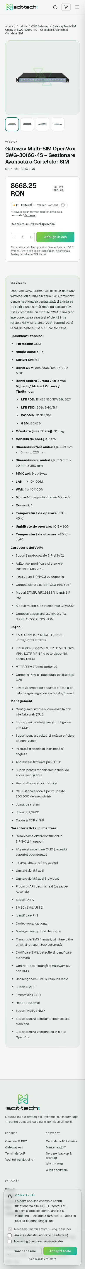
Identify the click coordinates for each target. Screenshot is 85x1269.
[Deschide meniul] (77, 7)
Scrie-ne (29, 215)
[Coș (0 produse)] (66, 7)
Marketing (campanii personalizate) (38, 1241)
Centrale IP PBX (16, 1141)
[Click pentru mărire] (42, 77)
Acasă (9, 26)
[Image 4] (58, 124)
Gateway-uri (14, 1147)
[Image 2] (27, 124)
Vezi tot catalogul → (19, 1160)
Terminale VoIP (15, 1153)
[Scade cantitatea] (14, 237)
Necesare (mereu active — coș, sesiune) (42, 1229)
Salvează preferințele (42, 1258)
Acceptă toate (60, 1251)
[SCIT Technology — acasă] (21, 7)
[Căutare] (55, 7)
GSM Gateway (40, 26)
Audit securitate (57, 1170)
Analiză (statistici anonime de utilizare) (41, 1235)
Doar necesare (25, 1251)
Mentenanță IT (56, 1147)
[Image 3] (42, 124)
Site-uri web (54, 1164)
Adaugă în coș (55, 237)
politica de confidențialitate (34, 1221)
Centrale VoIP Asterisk (61, 1141)
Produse (22, 26)
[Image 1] (12, 124)
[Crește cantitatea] (30, 237)
